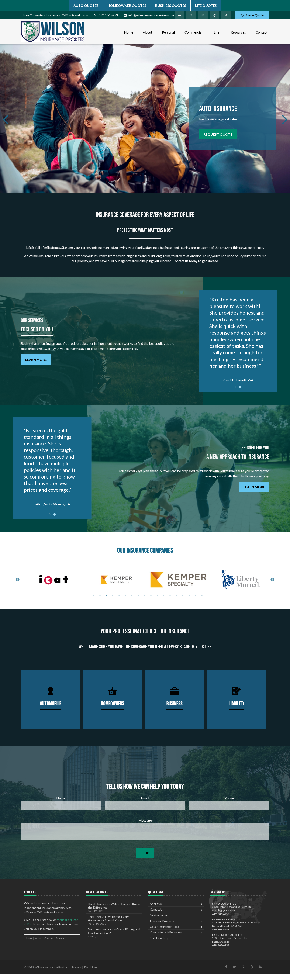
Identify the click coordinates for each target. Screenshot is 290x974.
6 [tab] (125, 596)
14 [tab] (176, 596)
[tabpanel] (54, 580)
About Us (156, 903)
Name (60, 798)
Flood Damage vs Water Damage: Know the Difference (114, 907)
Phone (229, 798)
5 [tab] (119, 596)
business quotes (170, 5)
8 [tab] (138, 596)
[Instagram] (203, 15)
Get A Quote (255, 15)
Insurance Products (162, 921)
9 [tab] (144, 596)
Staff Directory (159, 938)
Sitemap (60, 938)
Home (28, 938)
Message (145, 820)
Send (145, 853)
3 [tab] (106, 596)
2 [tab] (100, 596)
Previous (17, 580)
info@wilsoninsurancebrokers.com (151, 15)
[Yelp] (214, 15)
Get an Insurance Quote (164, 926)
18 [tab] (202, 596)
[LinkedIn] (179, 15)
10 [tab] (151, 596)
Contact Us (157, 909)
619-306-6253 (108, 15)
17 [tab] (195, 596)
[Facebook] (191, 15)
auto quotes (86, 5)
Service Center (159, 915)
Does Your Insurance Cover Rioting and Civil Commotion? (114, 933)
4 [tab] (113, 596)
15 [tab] (183, 596)
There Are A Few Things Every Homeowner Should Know (108, 920)
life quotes (206, 5)
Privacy (76, 967)
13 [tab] (170, 596)
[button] (128, 32)
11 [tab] (157, 596)
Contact (48, 938)
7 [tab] (132, 596)
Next (272, 580)
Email (145, 798)
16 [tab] (189, 596)
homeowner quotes (126, 5)
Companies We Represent (166, 932)
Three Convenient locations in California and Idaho (54, 15)
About (38, 938)
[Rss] (226, 15)
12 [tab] (164, 596)
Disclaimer (91, 967)
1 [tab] (94, 596)
